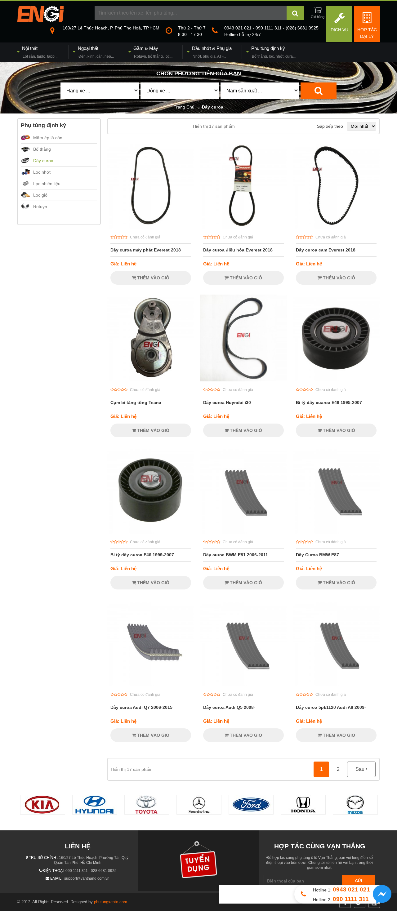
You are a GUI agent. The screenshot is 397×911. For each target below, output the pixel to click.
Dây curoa (43, 160)
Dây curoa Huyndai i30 (227, 402)
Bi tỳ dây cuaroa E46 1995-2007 (329, 402)
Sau (360, 769)
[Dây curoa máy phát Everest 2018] (150, 227)
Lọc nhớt (42, 172)
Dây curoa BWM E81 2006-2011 (235, 554)
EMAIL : (56, 878)
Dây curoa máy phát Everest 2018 (145, 249)
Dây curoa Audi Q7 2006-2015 (141, 707)
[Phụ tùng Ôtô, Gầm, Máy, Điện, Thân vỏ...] (40, 20)
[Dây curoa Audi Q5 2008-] (243, 684)
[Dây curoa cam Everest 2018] (336, 227)
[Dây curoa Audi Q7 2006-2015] (150, 684)
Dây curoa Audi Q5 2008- (229, 707)
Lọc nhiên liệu (46, 183)
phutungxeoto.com (110, 902)
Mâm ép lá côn (47, 137)
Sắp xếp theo (330, 126)
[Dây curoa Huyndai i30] (243, 379)
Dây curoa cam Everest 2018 (325, 249)
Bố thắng (42, 149)
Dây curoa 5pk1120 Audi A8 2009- (331, 707)
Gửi (358, 881)
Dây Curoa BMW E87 (317, 554)
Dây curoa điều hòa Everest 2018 (238, 249)
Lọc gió (40, 195)
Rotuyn (40, 206)
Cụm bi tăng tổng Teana (135, 402)
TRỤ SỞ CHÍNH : (43, 857)
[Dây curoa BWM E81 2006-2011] (243, 532)
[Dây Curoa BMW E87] (336, 532)
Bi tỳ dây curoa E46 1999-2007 (142, 554)
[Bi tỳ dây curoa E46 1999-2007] (150, 532)
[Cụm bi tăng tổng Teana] (150, 379)
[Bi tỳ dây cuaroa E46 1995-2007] (336, 379)
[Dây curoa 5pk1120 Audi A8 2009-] (336, 684)
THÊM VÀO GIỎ (152, 277)
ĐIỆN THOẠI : (53, 871)
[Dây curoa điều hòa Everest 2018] (243, 227)
